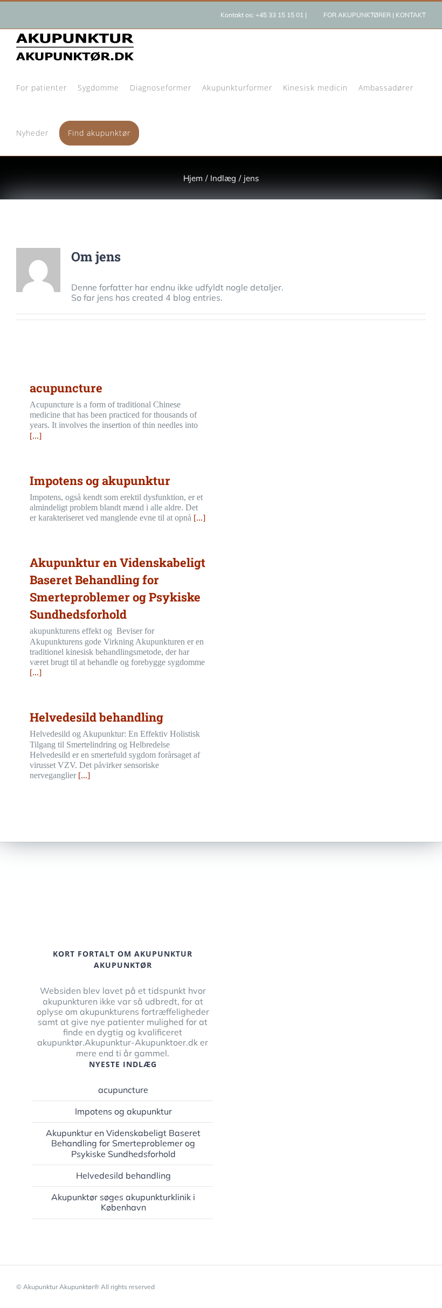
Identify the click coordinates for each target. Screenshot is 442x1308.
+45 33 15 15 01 (279, 15)
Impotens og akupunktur (100, 480)
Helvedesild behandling (96, 717)
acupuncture (66, 388)
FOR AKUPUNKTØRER (357, 15)
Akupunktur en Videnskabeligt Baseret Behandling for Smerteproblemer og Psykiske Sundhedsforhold (123, 1143)
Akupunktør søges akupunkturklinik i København (123, 1202)
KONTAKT (411, 15)
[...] (36, 435)
